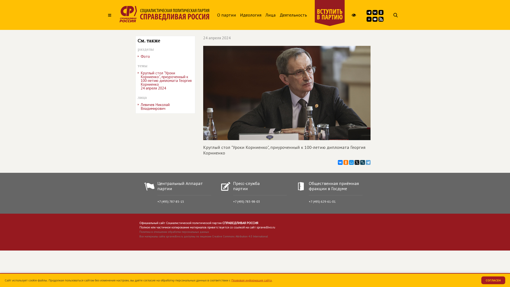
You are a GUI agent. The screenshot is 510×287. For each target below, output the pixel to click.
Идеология (250, 15)
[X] (357, 162)
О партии (226, 15)
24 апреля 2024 (217, 37)
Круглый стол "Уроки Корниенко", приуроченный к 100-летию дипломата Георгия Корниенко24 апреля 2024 (166, 80)
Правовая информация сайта (251, 280)
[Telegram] (368, 162)
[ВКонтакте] (340, 162)
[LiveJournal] (362, 162)
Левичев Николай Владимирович (155, 106)
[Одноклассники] (345, 162)
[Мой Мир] (351, 162)
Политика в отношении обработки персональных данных (174, 232)
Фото (145, 56)
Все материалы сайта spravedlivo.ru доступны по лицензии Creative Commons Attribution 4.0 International (203, 236)
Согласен (493, 280)
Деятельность (293, 15)
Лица (270, 15)
